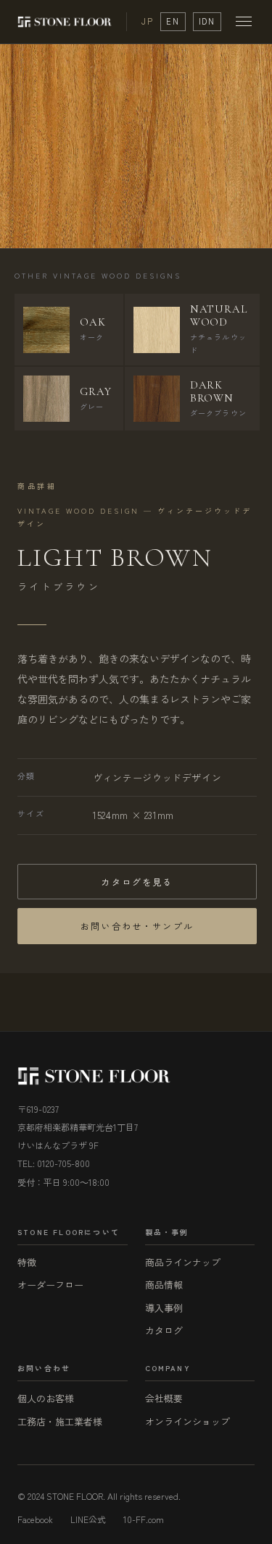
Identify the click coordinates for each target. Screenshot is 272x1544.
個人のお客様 (45, 1398)
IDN (207, 21)
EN (172, 21)
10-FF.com (143, 1519)
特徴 (26, 1262)
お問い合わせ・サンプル (137, 926)
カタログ (164, 1330)
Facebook (35, 1519)
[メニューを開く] (244, 21)
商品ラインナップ (183, 1262)
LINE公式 (88, 1519)
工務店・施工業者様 (59, 1421)
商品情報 (164, 1284)
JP (147, 21)
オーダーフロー (50, 1284)
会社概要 (164, 1398)
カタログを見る (137, 881)
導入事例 (164, 1308)
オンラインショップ (187, 1421)
